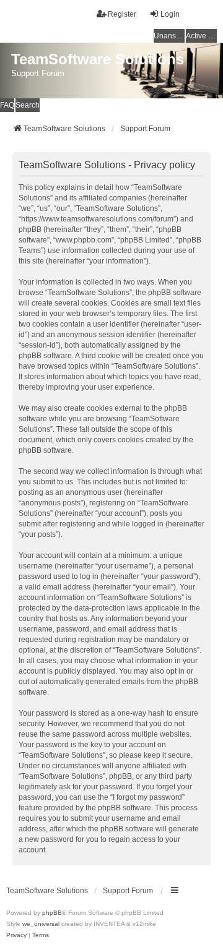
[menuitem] (16, 935)
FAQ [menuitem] (7, 105)
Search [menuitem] (27, 105)
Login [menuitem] (170, 14)
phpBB (52, 912)
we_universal (40, 923)
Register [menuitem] (122, 14)
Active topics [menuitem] (201, 36)
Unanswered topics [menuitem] (169, 36)
